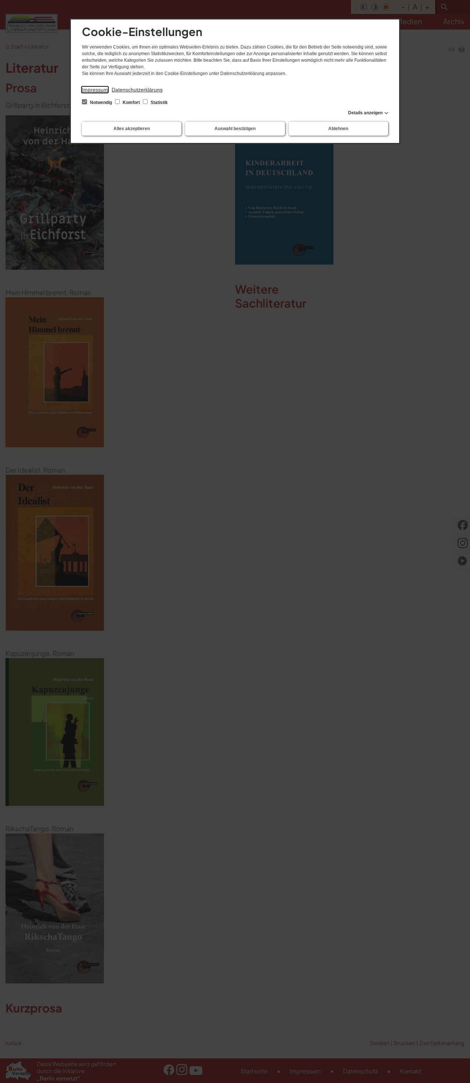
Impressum (95, 90)
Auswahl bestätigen (235, 128)
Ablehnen (338, 128)
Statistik (158, 102)
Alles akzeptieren (131, 128)
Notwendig (101, 102)
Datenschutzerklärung (137, 90)
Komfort (131, 102)
